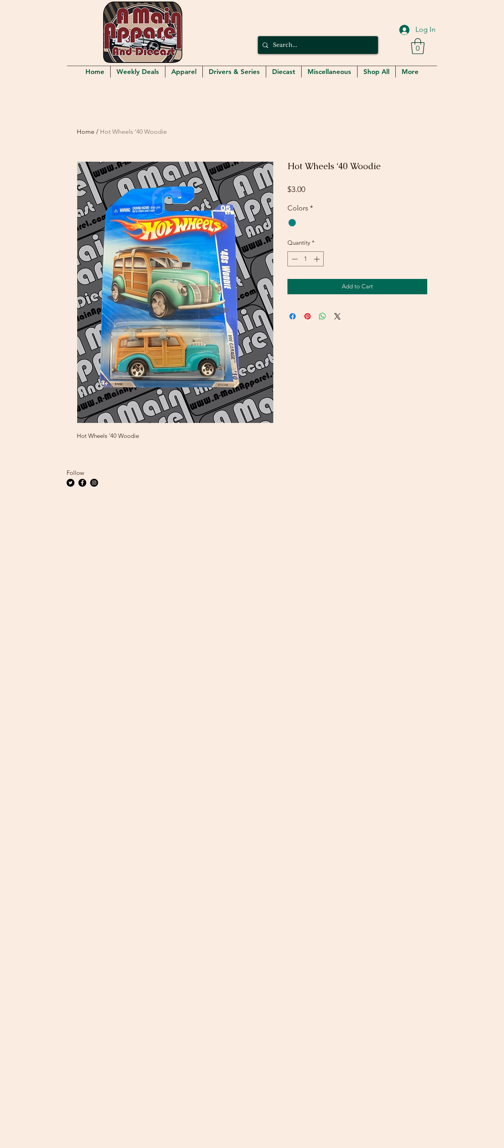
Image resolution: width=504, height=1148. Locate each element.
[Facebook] (82, 483)
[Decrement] (294, 259)
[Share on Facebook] (292, 316)
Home (85, 131)
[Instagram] (94, 483)
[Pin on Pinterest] (307, 316)
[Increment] (317, 259)
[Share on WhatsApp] (322, 316)
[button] (417, 46)
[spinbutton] (305, 259)
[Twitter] (70, 483)
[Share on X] (337, 316)
